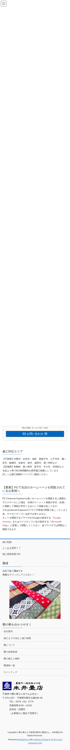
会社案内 (8, 631)
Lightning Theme (40, 739)
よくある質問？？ (11, 548)
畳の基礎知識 (10, 651)
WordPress (24, 739)
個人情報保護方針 (11, 554)
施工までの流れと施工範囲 (17, 638)
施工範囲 (7, 542)
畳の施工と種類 (12, 658)
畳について (9, 645)
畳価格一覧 (9, 665)
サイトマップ (10, 672)
